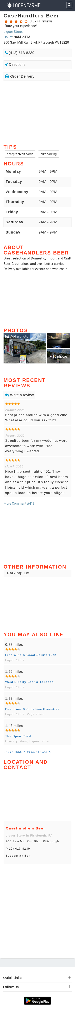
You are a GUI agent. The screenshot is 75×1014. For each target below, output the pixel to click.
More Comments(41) (19, 503)
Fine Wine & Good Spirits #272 (30, 655)
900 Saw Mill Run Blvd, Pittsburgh (32, 841)
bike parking (49, 154)
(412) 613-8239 (21, 53)
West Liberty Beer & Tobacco (29, 682)
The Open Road (18, 736)
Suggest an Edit (18, 855)
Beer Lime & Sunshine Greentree (32, 709)
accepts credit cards (20, 154)
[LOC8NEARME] (23, 5)
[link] (25, 348)
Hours (8, 37)
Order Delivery (21, 76)
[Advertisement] (37, 112)
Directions (16, 64)
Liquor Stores (13, 31)
